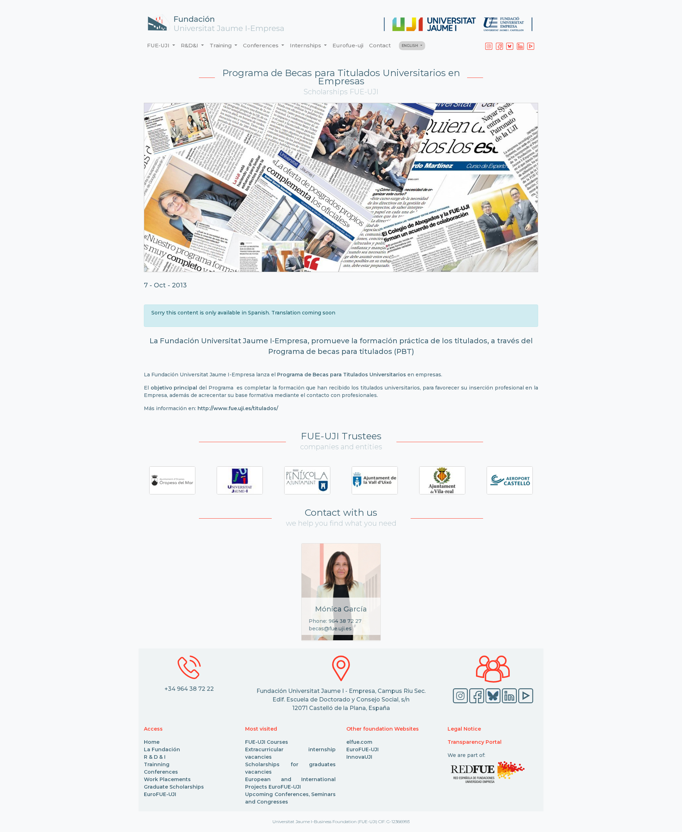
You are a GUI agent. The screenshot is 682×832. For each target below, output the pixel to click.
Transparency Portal (475, 742)
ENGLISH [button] (410, 45)
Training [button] (221, 45)
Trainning (156, 764)
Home (151, 742)
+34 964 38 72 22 (189, 688)
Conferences (161, 772)
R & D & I (155, 757)
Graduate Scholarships (174, 787)
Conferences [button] (261, 45)
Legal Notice (464, 729)
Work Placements (167, 779)
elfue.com (359, 742)
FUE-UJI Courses (266, 742)
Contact (380, 45)
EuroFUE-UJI (160, 794)
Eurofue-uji (347, 45)
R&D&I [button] (190, 45)
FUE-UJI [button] (159, 45)
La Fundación (162, 749)
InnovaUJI (359, 757)
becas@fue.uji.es (330, 628)
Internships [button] (306, 45)
